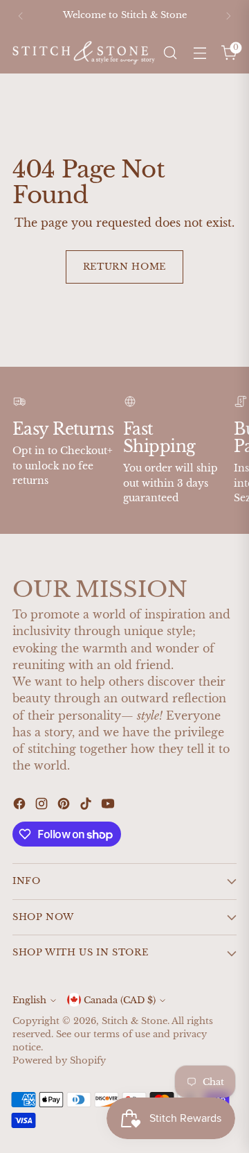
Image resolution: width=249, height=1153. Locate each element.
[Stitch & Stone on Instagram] (43, 806)
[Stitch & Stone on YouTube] (109, 806)
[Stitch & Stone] (83, 52)
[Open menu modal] (199, 53)
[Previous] (21, 16)
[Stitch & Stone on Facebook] (20, 806)
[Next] (228, 16)
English (29, 1000)
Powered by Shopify (59, 1060)
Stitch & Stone (134, 1021)
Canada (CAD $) (120, 1000)
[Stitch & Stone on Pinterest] (65, 806)
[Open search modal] (170, 53)
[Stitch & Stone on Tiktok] (87, 806)
